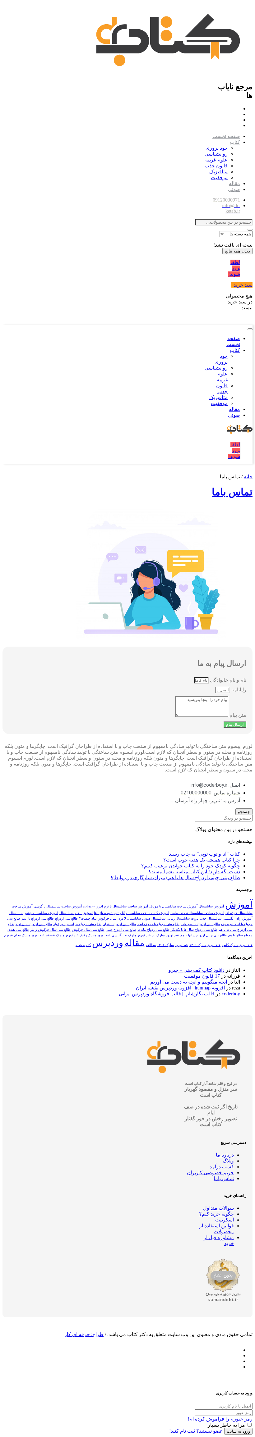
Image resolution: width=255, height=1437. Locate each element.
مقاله (234, 183)
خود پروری (217, 148)
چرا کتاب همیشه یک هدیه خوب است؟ (201, 859)
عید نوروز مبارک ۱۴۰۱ (204, 945)
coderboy (231, 993)
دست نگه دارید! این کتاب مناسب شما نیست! (194, 871)
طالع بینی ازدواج (66, 918)
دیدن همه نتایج (237, 251)
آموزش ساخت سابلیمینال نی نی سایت (197, 913)
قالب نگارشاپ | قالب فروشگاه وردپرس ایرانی (167, 993)
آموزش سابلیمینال (211, 906)
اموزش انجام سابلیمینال (76, 913)
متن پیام (237, 715)
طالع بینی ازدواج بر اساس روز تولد (77, 924)
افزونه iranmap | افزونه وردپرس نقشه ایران (180, 987)
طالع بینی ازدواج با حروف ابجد (158, 924)
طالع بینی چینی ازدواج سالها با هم (203, 935)
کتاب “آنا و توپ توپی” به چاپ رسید (204, 854)
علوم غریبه (216, 159)
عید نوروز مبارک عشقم (62, 935)
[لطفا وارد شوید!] (246, 268)
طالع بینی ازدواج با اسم (37, 918)
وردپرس (107, 943)
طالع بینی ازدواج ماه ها (153, 929)
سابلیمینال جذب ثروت (206, 918)
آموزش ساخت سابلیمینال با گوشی (58, 906)
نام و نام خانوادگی (227, 680)
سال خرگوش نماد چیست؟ (97, 918)
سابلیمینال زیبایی (178, 918)
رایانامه (238, 690)
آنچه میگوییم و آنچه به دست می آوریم (188, 982)
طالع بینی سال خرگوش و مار (50, 929)
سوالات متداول (218, 1208)
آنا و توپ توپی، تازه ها (109, 913)
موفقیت (219, 177)
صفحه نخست (226, 136)
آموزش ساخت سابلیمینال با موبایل (173, 906)
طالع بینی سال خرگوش (88, 929)
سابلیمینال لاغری (129, 918)
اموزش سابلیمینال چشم (41, 913)
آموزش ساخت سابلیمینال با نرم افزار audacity (115, 906)
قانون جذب (216, 165)
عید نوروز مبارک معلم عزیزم (24, 935)
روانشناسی (216, 154)
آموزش (239, 904)
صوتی (234, 189)
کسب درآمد (222, 1166)
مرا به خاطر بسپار (226, 1425)
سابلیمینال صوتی (153, 918)
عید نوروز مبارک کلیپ (237, 945)
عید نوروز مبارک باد (165, 935)
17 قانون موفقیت (202, 976)
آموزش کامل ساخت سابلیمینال (147, 913)
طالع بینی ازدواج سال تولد (34, 924)
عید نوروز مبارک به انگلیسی (131, 935)
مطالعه (151, 945)
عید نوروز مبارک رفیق (95, 935)
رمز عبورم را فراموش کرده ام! (220, 1418)
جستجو (244, 811)
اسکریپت (224, 1219)
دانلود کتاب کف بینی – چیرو (197, 970)
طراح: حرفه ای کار (84, 1334)
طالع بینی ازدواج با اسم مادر (200, 924)
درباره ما (225, 1154)
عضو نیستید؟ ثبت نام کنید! (196, 1431)
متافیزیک (218, 171)
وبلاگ (228, 1160)
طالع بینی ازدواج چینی (121, 929)
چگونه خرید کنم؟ (216, 1213)
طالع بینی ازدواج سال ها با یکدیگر (194, 929)
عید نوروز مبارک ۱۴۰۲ (172, 945)
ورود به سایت (238, 1431)
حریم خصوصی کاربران (210, 1172)
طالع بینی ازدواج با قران (119, 924)
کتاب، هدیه (83, 945)
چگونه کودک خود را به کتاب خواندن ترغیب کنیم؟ (190, 865)
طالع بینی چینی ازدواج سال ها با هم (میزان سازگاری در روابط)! (175, 877)
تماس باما (232, 492)
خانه (248, 476)
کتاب (235, 142)
